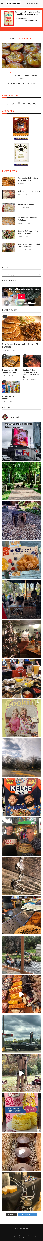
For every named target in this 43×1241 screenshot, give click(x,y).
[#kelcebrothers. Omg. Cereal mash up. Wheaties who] (21, 797)
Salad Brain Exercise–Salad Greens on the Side (29, 245)
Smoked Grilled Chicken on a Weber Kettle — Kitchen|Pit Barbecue (31, 373)
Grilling (8, 72)
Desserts (16, 72)
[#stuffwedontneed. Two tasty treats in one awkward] (21, 560)
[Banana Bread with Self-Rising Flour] (11, 361)
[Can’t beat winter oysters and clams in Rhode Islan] (21, 678)
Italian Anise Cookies (26, 204)
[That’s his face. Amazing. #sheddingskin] (21, 876)
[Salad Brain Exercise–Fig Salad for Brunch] (8, 234)
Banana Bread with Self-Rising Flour (9, 371)
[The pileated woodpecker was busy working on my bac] (21, 520)
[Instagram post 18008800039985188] (21, 1152)
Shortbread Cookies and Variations (27, 219)
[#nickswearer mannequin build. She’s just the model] (21, 1073)
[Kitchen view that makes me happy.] (21, 955)
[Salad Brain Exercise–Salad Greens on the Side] (8, 247)
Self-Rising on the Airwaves (29, 191)
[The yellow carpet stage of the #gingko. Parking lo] (21, 757)
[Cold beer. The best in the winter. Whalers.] (21, 639)
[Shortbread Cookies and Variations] (8, 221)
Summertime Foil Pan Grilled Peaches (21, 75)
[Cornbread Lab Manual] (11, 387)
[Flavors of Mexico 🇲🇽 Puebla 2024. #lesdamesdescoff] (21, 994)
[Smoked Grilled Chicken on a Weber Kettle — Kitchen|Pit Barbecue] (32, 361)
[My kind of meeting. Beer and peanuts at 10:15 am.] (21, 1191)
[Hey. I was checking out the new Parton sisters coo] (21, 718)
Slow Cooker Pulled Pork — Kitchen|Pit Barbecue (29, 179)
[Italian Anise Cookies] (8, 207)
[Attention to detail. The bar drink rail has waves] (21, 915)
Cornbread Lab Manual (8, 397)
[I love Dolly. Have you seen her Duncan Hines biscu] (21, 1112)
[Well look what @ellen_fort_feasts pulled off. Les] (21, 441)
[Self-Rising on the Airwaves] (8, 194)
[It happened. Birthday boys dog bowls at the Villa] (21, 836)
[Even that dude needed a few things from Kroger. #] (21, 1034)
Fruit (35, 72)
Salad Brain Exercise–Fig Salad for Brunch (28, 232)
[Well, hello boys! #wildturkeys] (21, 481)
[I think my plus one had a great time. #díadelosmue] (21, 599)
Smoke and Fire (26, 72)
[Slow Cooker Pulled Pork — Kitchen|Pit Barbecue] (8, 181)
